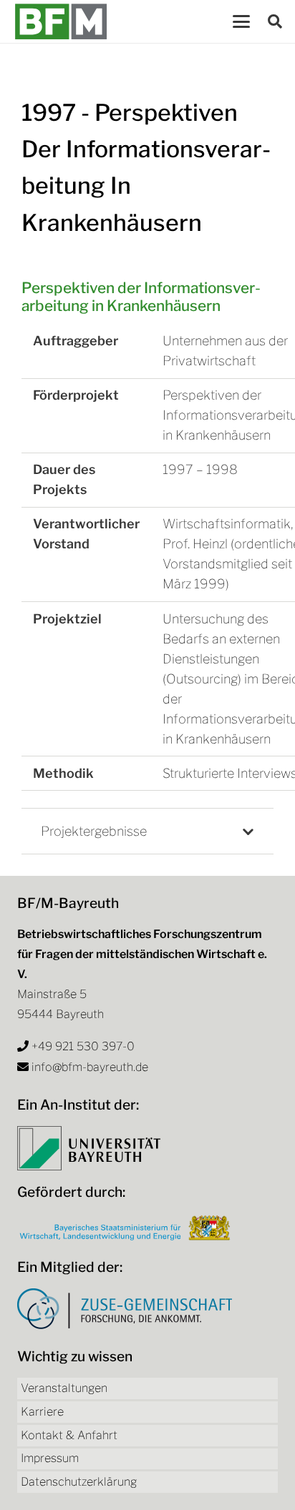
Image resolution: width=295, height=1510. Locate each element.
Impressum (50, 1458)
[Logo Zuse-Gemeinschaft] (124, 1308)
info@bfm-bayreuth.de (90, 1067)
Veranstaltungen (64, 1388)
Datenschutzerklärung (79, 1482)
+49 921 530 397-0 (83, 1046)
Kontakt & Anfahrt (69, 1435)
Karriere (42, 1411)
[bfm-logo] (60, 21)
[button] (241, 21)
